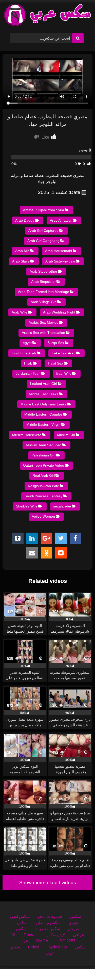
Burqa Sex (55, 343)
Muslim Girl (66, 435)
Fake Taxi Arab (63, 353)
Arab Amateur (61, 220)
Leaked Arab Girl (43, 384)
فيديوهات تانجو (50, 916)
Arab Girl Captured (43, 230)
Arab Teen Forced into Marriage (43, 292)
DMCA (42, 941)
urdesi (33, 947)
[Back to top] (79, 954)
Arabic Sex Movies (43, 322)
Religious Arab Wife (43, 486)
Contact (30, 935)
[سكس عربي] (47, 16)
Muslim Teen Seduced (43, 445)
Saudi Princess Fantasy (43, 496)
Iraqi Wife (63, 373)
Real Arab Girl (43, 475)
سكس (75, 916)
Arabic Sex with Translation (43, 333)
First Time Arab (24, 353)
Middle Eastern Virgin (43, 424)
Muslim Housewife (26, 435)
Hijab (28, 363)
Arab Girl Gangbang (43, 241)
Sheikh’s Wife (26, 506)
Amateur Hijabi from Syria (43, 210)
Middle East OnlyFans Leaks (43, 404)
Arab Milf (22, 251)
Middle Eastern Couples (43, 414)
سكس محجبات (47, 929)
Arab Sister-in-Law (60, 261)
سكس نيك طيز (48, 923)
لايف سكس (55, 935)
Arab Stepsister (43, 282)
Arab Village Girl (43, 302)
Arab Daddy (24, 220)
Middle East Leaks (43, 394)
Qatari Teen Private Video (43, 465)
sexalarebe (62, 506)
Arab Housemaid (58, 251)
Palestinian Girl (43, 455)
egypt (27, 343)
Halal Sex (55, 363)
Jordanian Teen (28, 373)
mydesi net (57, 947)
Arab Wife (19, 312)
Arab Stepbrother (43, 271)
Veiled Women (43, 516)
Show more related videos (47, 882)
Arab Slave (21, 261)
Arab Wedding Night (59, 312)
